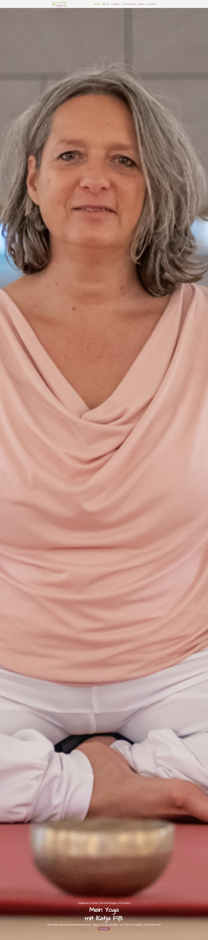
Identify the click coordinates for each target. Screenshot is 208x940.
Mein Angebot (104, 929)
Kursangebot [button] (115, 4)
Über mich (105, 4)
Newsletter (141, 4)
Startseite (97, 4)
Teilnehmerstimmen (129, 4)
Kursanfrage (151, 4)
